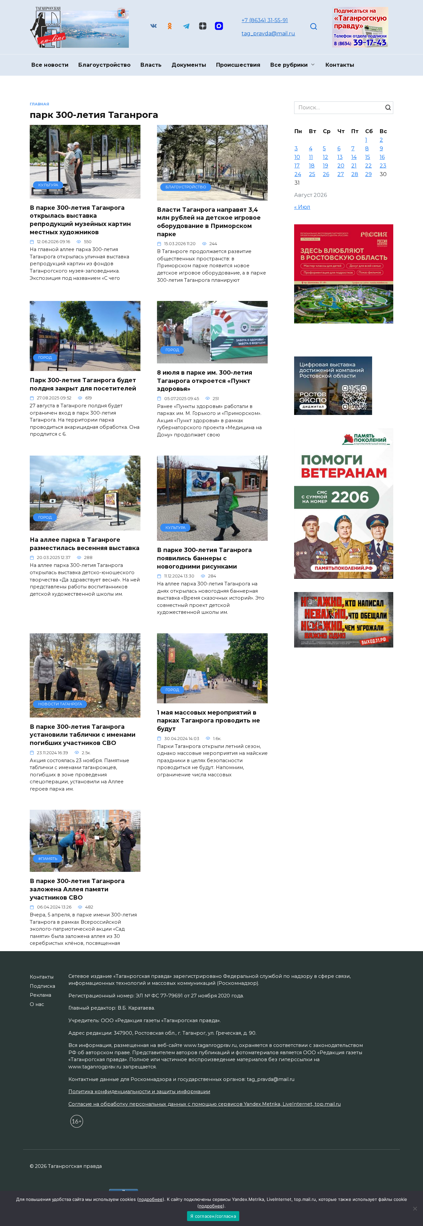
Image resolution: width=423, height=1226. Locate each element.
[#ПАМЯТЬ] (85, 868)
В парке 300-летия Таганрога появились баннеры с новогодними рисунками (204, 558)
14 (354, 157)
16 (382, 157)
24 (297, 174)
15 (367, 157)
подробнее (151, 1199)
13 (340, 157)
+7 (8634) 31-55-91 (265, 20)
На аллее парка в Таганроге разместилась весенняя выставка (84, 543)
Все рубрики (289, 65)
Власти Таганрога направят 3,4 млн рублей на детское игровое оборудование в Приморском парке (209, 222)
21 (354, 166)
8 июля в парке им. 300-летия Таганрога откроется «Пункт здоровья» (204, 380)
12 (325, 157)
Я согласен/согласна (213, 1216)
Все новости (49, 65)
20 (340, 166)
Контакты (340, 65)
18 (312, 166)
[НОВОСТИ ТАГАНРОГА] (85, 713)
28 (354, 174)
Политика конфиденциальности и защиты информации (139, 1092)
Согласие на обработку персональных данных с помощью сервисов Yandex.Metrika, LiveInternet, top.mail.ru (204, 1104)
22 (368, 166)
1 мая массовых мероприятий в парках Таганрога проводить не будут (208, 720)
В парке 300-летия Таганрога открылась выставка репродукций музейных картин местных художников (80, 220)
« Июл (302, 207)
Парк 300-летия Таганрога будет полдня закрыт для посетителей (83, 384)
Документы (189, 65)
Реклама (40, 995)
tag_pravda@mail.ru (268, 33)
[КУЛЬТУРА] (85, 194)
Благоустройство (104, 65)
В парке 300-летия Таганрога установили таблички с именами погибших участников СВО (82, 734)
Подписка (42, 986)
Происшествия (238, 65)
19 (325, 166)
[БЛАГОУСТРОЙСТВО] (212, 196)
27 (340, 174)
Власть (151, 65)
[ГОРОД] (85, 367)
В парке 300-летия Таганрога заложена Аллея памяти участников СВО (77, 889)
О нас (37, 1004)
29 (368, 174)
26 (326, 174)
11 (311, 157)
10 (297, 157)
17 (297, 166)
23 (383, 166)
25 (312, 174)
